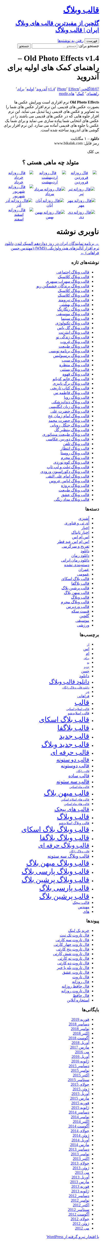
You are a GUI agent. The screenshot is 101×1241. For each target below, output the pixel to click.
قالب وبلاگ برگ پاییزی (71, 383)
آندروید (41, 89)
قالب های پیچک (71, 809)
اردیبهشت (50, 182)
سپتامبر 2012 (78, 1210)
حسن (85, 671)
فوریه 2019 (80, 1019)
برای (20, 89)
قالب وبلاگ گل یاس (73, 328)
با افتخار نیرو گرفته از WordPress (73, 1237)
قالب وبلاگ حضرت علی (69, 411)
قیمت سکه (80, 611)
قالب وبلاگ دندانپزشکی (70, 402)
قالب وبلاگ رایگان (79, 851)
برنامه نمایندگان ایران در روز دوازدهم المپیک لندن (56, 243)
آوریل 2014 (80, 1140)
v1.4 (51, 89)
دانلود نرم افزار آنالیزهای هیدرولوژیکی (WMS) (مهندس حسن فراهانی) (52, 248)
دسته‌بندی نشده (76, 565)
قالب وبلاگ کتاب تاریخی (69, 388)
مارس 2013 (79, 1182)
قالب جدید (74, 736)
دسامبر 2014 (79, 1112)
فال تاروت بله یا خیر (73, 968)
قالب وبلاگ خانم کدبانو (71, 379)
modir (63, 94)
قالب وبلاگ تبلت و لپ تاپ (68, 467)
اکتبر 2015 (81, 1075)
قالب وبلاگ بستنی (74, 369)
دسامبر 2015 (79, 1066)
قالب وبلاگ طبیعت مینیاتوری (65, 434)
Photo (61, 89)
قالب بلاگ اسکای (75, 579)
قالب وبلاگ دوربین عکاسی (67, 439)
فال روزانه (80, 982)
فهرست (92, 41)
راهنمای (92, 94)
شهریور (19, 196)
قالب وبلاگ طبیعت (74, 346)
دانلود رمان (80, 555)
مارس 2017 (79, 1047)
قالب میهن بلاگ (76, 593)
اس (86, 649)
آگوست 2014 (78, 1126)
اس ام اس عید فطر (73, 542)
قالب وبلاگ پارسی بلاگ (55, 871)
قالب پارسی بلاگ (64, 888)
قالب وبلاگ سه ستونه (68, 856)
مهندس (83, 907)
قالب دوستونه (75, 765)
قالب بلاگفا (80, 583)
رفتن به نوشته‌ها (71, 41)
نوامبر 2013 (80, 1154)
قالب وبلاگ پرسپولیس (71, 356)
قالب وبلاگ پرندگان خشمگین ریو (63, 286)
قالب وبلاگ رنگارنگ (73, 309)
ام (87, 653)
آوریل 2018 (80, 1043)
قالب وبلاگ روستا (75, 453)
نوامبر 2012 (80, 1200)
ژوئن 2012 (81, 1223)
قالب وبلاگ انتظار (75, 448)
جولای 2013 (80, 1163)
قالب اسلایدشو (78, 713)
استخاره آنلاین (78, 1000)
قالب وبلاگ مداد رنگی (71, 499)
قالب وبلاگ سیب (75, 360)
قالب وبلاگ (80, 597)
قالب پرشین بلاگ (75, 588)
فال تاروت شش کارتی (71, 954)
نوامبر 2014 (80, 1117)
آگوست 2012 (78, 1214)
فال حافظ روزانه (75, 986)
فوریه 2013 (80, 1186)
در (87, 691)
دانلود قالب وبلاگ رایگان (75, 687)
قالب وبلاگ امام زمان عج (68, 416)
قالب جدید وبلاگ (65, 744)
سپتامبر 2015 (78, 1080)
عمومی (83, 574)
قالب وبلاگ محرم (75, 458)
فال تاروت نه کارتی (73, 958)
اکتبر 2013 (81, 1159)
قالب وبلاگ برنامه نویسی (69, 351)
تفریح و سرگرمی (75, 546)
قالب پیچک (81, 902)
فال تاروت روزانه (75, 991)
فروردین (81, 182)
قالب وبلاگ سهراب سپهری (67, 281)
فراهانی (83, 696)
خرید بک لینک (78, 930)
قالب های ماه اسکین (76, 804)
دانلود (85, 551)
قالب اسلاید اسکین (77, 709)
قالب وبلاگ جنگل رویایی (69, 425)
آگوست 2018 (78, 1038)
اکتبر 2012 (81, 1205)
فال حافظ (81, 995)
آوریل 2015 (80, 1094)
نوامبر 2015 (80, 1070)
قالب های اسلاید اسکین (75, 799)
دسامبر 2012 (79, 1196)
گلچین (85, 89)
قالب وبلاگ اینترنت (74, 332)
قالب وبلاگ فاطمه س (71, 393)
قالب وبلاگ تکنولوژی (72, 323)
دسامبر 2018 (79, 1024)
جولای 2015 (80, 1084)
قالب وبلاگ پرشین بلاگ (55, 880)
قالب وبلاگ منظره (74, 365)
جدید (86, 667)
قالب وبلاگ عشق (75, 495)
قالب (82, 702)
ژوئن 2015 (81, 1089)
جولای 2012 (80, 1219)
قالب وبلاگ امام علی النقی (67, 476)
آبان (50, 205)
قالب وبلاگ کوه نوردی (71, 462)
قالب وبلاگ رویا (76, 397)
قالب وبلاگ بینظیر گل (71, 430)
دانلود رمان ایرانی (75, 560)
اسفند (19, 219)
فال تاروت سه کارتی (72, 940)
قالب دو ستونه (72, 760)
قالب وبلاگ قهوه (76, 374)
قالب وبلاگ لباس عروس (69, 481)
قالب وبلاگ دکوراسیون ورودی (64, 471)
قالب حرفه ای (69, 752)
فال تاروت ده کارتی (73, 963)
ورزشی (83, 625)
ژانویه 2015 (80, 1107)
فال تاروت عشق (75, 972)
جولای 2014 (80, 1131)
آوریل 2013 (80, 1177)
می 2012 (82, 1228)
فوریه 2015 (80, 1103)
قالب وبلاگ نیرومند (73, 300)
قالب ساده (78, 775)
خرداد (18, 182)
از (88, 644)
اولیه (30, 89)
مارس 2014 (79, 1145)
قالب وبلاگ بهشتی (74, 304)
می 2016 (82, 1052)
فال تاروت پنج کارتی (72, 949)
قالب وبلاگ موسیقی (72, 314)
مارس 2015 (79, 1098)
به (88, 662)
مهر (81, 205)
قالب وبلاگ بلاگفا (64, 838)
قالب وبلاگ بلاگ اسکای (55, 829)
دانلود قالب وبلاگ (69, 682)
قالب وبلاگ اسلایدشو (74, 823)
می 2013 (82, 1172)
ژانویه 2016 (80, 1061)
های (71, 94)
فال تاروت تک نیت (74, 935)
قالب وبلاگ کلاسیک (73, 277)
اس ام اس (80, 537)
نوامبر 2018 (80, 1029)
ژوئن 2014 (81, 1135)
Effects (73, 89)
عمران (83, 569)
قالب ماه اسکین (79, 787)
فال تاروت (80, 977)
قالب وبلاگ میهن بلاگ (57, 863)
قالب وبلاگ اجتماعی (72, 272)
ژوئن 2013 (81, 1168)
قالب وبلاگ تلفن (76, 444)
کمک (80, 94)
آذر (18, 205)
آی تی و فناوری (76, 523)
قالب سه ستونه (72, 781)
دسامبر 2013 (79, 1149)
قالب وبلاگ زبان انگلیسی (69, 407)
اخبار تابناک (80, 532)
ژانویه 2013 (80, 1191)
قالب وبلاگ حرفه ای (63, 845)
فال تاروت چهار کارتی (71, 944)
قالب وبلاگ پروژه (75, 485)
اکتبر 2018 (81, 1033)
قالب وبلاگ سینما (75, 318)
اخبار (85, 528)
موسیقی (82, 620)
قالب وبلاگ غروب (74, 342)
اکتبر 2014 (81, 1121)
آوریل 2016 (80, 1056)
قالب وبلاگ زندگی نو (72, 337)
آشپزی (83, 518)
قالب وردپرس (77, 607)
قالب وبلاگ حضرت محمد (69, 420)
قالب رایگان (82, 771)
